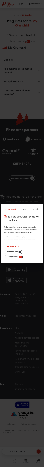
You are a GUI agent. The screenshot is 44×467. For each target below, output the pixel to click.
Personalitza (11, 246)
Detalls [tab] (23, 209)
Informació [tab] (35, 209)
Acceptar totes (12, 257)
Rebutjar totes (12, 252)
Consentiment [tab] (10, 209)
